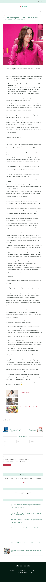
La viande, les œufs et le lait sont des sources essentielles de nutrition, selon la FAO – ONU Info (24, 528)
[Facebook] (17, 566)
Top (23, 579)
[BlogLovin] (28, 566)
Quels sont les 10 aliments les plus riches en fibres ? (29, 406)
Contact (31, 572)
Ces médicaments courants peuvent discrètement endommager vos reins (26, 551)
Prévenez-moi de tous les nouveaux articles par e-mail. (15, 461)
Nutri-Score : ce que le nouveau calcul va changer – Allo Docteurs (25, 536)
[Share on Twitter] (2, 75)
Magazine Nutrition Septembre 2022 (32, 429)
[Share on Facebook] (2, 72)
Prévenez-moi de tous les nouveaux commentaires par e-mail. (16, 459)
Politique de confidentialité (20, 572)
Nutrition (6, 15)
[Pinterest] (2, 78)
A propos (23, 482)
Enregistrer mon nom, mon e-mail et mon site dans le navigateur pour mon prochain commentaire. (23, 456)
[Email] (2, 81)
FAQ (25, 570)
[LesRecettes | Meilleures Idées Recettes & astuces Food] (23, 6)
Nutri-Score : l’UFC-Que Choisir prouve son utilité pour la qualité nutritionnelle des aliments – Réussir (25, 543)
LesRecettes (13, 570)
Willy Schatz (6, 22)
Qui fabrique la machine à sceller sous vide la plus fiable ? (15, 430)
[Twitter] (21, 566)
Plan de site (31, 570)
